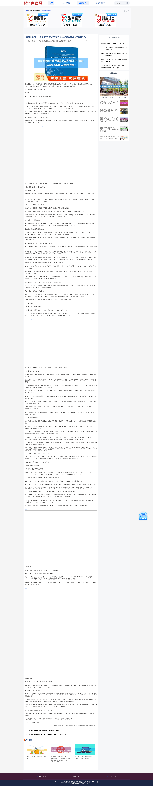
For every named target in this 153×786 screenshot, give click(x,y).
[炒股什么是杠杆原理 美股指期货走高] (37, 749)
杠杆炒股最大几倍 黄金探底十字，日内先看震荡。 (113, 97)
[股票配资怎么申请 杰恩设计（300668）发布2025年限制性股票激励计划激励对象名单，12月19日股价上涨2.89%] (61, 749)
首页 (51, 3)
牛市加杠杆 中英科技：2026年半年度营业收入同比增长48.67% (114, 48)
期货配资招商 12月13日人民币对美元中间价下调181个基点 (109, 103)
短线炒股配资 (66, 3)
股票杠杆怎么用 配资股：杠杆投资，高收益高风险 (109, 111)
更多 (126, 11)
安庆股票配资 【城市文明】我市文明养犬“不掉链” (45, 731)
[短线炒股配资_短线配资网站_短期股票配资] (33, 3)
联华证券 (80, 784)
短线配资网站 (83, 3)
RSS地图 (88, 782)
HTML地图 (95, 782)
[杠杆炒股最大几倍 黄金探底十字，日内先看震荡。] (114, 86)
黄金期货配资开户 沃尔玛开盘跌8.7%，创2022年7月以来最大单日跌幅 (114, 67)
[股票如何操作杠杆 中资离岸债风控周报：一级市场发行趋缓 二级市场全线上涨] (124, 120)
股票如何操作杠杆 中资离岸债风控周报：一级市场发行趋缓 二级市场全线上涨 (109, 120)
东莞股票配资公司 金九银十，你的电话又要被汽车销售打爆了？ (48, 734)
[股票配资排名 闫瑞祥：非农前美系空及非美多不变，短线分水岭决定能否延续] (124, 129)
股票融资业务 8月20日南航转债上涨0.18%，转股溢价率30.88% (109, 137)
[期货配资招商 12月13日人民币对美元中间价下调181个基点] (124, 103)
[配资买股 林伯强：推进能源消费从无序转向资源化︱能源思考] (85, 749)
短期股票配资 (100, 3)
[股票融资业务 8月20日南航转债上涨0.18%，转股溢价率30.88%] (124, 137)
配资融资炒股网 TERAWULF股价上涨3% (113, 43)
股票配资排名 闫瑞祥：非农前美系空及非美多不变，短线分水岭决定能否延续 (109, 129)
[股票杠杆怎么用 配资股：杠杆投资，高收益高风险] (124, 111)
